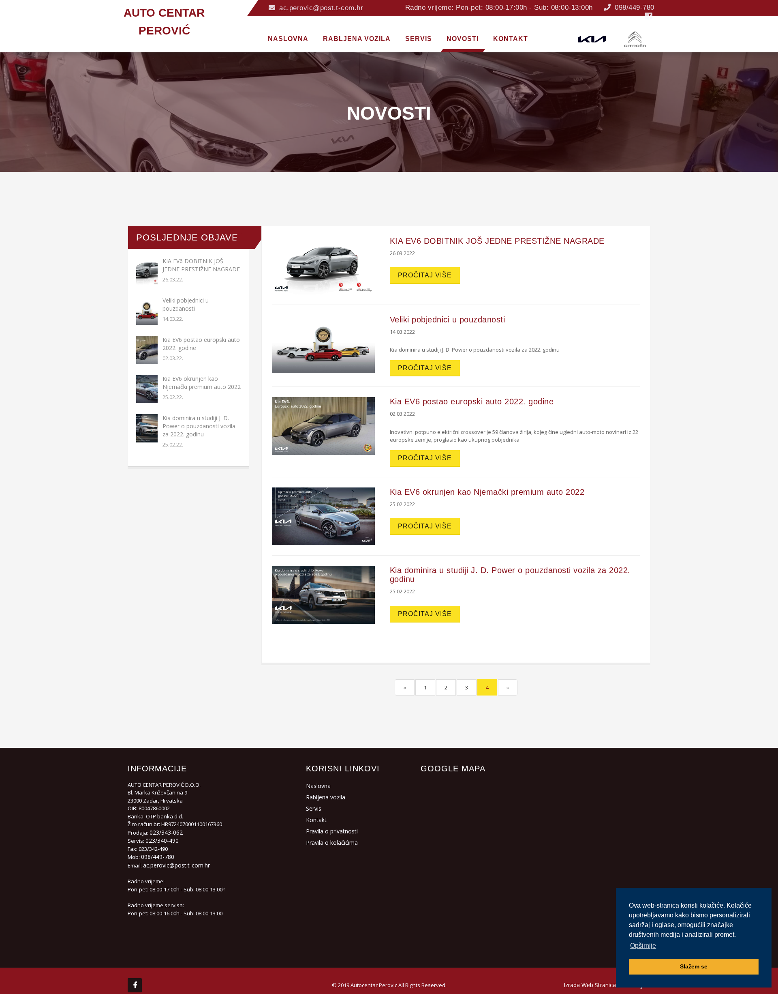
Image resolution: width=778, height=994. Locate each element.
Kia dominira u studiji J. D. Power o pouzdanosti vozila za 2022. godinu (198, 426)
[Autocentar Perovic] (130, 1)
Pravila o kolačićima (332, 842)
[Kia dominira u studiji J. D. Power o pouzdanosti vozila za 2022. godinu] (323, 594)
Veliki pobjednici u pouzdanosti (185, 304)
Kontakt (316, 820)
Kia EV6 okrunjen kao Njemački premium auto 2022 (201, 383)
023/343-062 (166, 832)
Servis (313, 808)
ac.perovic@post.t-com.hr (320, 8)
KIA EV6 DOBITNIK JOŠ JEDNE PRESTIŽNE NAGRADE (201, 265)
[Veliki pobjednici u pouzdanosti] (323, 343)
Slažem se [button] (693, 966)
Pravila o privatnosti (332, 831)
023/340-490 (162, 840)
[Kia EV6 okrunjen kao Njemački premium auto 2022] (323, 515)
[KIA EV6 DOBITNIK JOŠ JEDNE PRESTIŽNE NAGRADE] (323, 264)
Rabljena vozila (325, 797)
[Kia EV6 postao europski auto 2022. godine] (323, 425)
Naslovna (318, 786)
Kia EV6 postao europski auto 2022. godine (472, 401)
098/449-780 (633, 7)
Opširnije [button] (643, 945)
